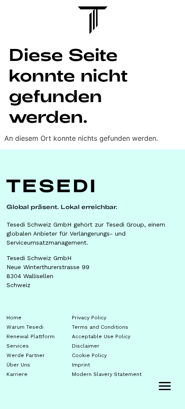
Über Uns (18, 365)
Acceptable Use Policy (101, 336)
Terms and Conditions (100, 327)
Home (14, 318)
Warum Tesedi (24, 327)
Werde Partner (25, 355)
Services (17, 346)
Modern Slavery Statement (107, 374)
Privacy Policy (89, 318)
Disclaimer (85, 346)
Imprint (81, 365)
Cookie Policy (89, 355)
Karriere (17, 374)
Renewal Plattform (30, 336)
